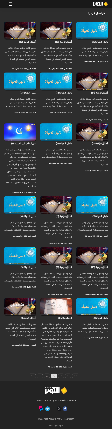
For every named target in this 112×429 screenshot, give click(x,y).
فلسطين (47, 400)
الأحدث (62, 400)
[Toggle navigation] (10, 4)
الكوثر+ (39, 400)
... (47, 376)
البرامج (55, 400)
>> (32, 376)
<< (76, 376)
